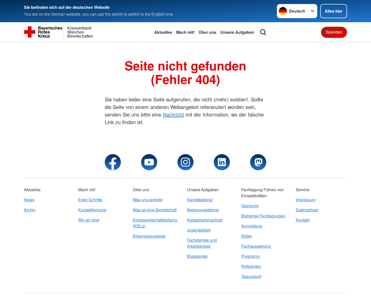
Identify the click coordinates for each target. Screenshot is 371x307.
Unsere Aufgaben (237, 32)
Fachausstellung (256, 246)
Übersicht (249, 206)
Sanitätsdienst (200, 200)
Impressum (305, 200)
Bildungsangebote (149, 236)
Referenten (251, 266)
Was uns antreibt (148, 200)
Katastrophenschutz (205, 220)
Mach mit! (185, 32)
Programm (250, 256)
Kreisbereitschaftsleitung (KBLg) (155, 223)
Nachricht (173, 114)
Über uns (207, 32)
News (29, 200)
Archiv (29, 210)
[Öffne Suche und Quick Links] (263, 32)
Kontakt (302, 220)
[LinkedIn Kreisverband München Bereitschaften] (222, 162)
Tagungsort (251, 276)
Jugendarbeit (198, 230)
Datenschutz (307, 210)
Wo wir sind (88, 220)
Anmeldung (251, 226)
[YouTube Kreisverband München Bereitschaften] (149, 162)
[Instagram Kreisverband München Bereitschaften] (185, 162)
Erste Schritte (90, 200)
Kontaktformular (92, 210)
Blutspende (197, 256)
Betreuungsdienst (203, 210)
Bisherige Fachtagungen (263, 216)
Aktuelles (163, 32)
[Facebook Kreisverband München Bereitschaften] (113, 162)
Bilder (246, 236)
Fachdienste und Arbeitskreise (202, 243)
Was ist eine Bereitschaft (155, 210)
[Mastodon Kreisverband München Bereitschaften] (258, 162)
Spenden (334, 32)
